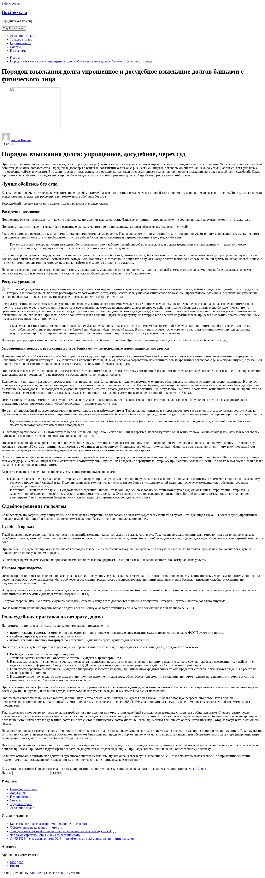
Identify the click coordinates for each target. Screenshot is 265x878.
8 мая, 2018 (9, 144)
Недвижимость (20, 43)
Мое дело (16, 862)
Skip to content (11, 3)
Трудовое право (21, 39)
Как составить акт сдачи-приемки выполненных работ (48, 823)
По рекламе (18, 50)
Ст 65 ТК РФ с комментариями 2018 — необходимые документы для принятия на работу (73, 838)
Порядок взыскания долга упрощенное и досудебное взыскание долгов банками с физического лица (81, 61)
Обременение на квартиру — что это (36, 827)
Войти (14, 865)
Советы (15, 47)
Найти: (7, 772)
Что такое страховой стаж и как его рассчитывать (45, 835)
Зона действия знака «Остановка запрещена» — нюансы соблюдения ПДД (63, 831)
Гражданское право (23, 789)
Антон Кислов (21, 140)
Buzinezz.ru (14, 12)
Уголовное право (22, 35)
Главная (15, 57)
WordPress (36, 872)
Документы (18, 793)
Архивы (7, 854)
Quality (61, 872)
